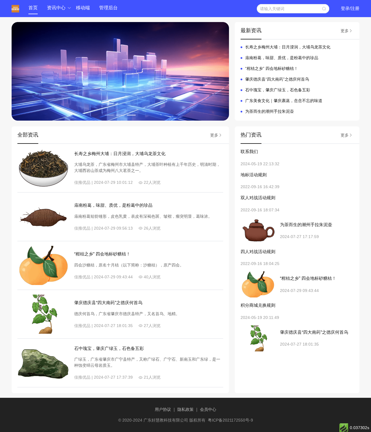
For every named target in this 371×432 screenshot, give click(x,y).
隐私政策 (186, 409)
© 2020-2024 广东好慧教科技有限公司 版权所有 (161, 420)
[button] (56, 8)
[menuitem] (33, 8)
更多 (345, 31)
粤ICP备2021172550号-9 (230, 420)
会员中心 (208, 409)
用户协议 (163, 409)
